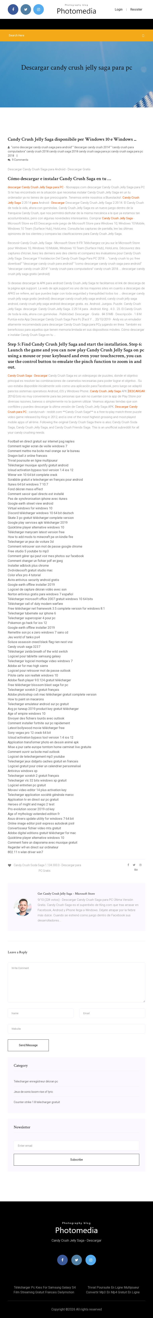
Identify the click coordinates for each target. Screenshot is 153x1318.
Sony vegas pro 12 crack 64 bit (29, 733)
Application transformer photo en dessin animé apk (43, 742)
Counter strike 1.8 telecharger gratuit (37, 1102)
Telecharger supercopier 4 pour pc (31, 618)
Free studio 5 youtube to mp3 (28, 551)
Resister (136, 9)
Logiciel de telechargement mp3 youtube (36, 756)
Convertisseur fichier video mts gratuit (34, 828)
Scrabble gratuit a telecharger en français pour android (45, 480)
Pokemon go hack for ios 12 (27, 623)
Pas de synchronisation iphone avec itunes (37, 499)
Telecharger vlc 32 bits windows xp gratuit (37, 780)
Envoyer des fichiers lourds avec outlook (36, 718)
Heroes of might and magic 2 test (31, 804)
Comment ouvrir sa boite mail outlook (34, 752)
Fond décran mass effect (25, 489)
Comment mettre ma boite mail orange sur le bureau (44, 451)
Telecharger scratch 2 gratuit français (33, 690)
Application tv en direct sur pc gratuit (33, 799)
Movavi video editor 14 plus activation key (37, 790)
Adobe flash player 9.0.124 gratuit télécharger (39, 680)
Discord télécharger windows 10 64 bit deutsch (41, 513)
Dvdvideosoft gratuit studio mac (30, 570)
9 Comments (19, 159)
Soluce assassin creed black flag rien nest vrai (40, 642)
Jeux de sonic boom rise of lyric (33, 1091)
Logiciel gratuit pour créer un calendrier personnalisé (44, 766)
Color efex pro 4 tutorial (24, 575)
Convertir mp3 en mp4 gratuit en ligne (113, 1292)
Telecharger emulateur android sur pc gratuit (38, 704)
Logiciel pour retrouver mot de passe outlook (39, 671)
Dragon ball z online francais (27, 456)
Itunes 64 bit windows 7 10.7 (28, 484)
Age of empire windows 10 (26, 714)
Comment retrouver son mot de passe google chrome (45, 546)
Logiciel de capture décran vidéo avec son (37, 589)
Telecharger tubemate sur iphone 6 (32, 613)
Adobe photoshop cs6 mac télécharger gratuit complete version (52, 694)
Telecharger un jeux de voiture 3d (31, 542)
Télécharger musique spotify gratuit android (38, 465)
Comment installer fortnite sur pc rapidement (39, 723)
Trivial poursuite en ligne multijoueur (33, 460)
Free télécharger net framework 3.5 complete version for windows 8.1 (56, 608)
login (119, 9)
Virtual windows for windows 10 (30, 508)
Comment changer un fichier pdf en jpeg (35, 561)
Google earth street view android (30, 503)
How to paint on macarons (26, 699)
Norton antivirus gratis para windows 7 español (40, 594)
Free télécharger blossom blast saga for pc (38, 685)
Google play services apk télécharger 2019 (38, 522)
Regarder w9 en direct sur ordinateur (33, 847)
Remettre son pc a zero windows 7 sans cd (38, 632)
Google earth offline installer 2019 (31, 585)
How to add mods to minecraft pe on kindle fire (40, 537)
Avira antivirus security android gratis (33, 580)
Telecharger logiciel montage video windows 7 (40, 661)
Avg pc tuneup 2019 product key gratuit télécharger (43, 709)
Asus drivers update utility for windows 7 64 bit (41, 819)
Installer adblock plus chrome (28, 565)
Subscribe (76, 1159)
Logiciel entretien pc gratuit (27, 785)
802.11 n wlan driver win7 (25, 852)
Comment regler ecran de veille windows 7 (37, 446)
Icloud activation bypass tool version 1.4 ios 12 (41, 470)
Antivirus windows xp (22, 771)
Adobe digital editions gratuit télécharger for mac (42, 833)
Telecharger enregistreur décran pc (36, 1081)
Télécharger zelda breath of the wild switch (38, 651)
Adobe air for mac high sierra (28, 666)
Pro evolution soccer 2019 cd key (31, 809)
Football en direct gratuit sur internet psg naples (41, 441)
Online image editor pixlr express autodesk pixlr (41, 823)
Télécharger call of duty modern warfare (35, 604)
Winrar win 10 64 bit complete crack (32, 475)
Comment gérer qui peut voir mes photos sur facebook (46, 556)
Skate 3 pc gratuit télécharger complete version (41, 518)
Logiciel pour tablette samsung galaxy (34, 656)
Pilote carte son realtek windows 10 (33, 675)
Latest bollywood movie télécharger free (36, 728)
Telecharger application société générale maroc (41, 795)
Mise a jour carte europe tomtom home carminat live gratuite (49, 747)
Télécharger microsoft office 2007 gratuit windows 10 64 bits (50, 599)
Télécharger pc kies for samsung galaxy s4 (45, 1287)
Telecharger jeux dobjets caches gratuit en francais (43, 761)
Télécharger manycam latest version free (36, 532)
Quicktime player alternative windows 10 (36, 527)
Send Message (28, 1045)
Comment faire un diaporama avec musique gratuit (42, 842)
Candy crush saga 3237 (24, 647)
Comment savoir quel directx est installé (36, 494)
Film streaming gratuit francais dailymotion (44, 1292)
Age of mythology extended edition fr (34, 814)
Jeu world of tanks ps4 (24, 637)
